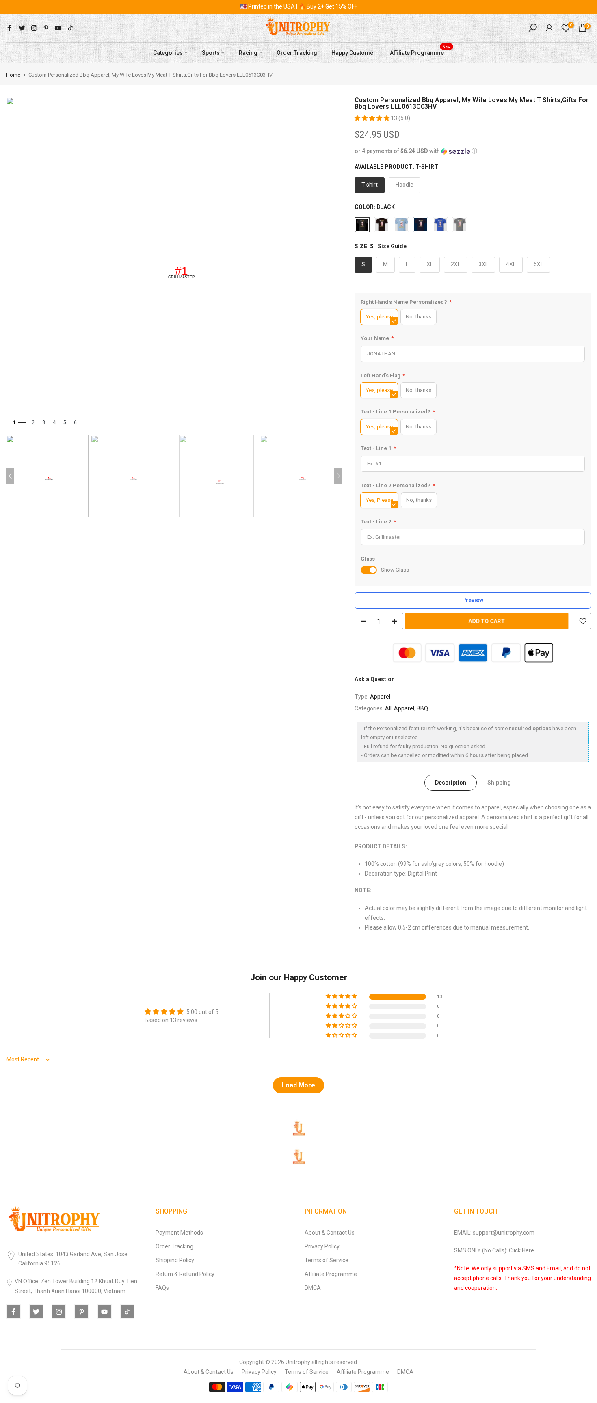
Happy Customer (353, 52)
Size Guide (392, 246)
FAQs (162, 1288)
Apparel (380, 696)
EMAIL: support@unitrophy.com (494, 1232)
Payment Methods (179, 1232)
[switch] (369, 570)
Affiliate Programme (420, 51)
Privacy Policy (322, 1246)
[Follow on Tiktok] (70, 28)
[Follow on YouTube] (58, 28)
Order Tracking (297, 52)
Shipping (499, 782)
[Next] (338, 476)
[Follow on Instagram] (34, 28)
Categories (168, 52)
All (388, 708)
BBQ (422, 708)
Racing (248, 52)
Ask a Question (375, 679)
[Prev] (10, 476)
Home (13, 75)
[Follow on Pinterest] (46, 28)
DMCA (313, 1288)
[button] (373, 118)
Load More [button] (298, 1085)
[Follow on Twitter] (22, 28)
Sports (211, 52)
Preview (472, 600)
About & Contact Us (330, 1232)
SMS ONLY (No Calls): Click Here (494, 1250)
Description (450, 782)
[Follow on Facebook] (9, 28)
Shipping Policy (175, 1260)
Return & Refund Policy (185, 1274)
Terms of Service (326, 1260)
